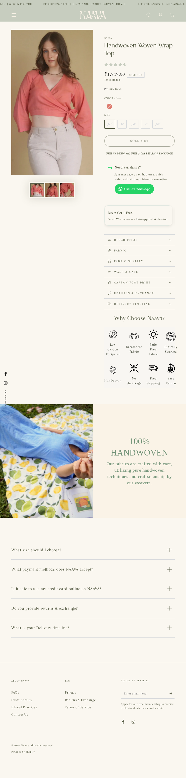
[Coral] (109, 106)
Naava (108, 38)
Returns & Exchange (80, 700)
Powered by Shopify (23, 751)
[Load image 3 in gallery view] (67, 190)
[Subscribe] (172, 693)
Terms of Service (78, 707)
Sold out (139, 141)
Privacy (70, 692)
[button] (148, 15)
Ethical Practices (24, 707)
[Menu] (14, 15)
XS (110, 124)
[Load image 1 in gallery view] (37, 190)
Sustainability (21, 700)
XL (157, 124)
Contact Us (19, 714)
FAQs (15, 692)
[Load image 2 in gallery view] (52, 190)
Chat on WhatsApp (137, 189)
